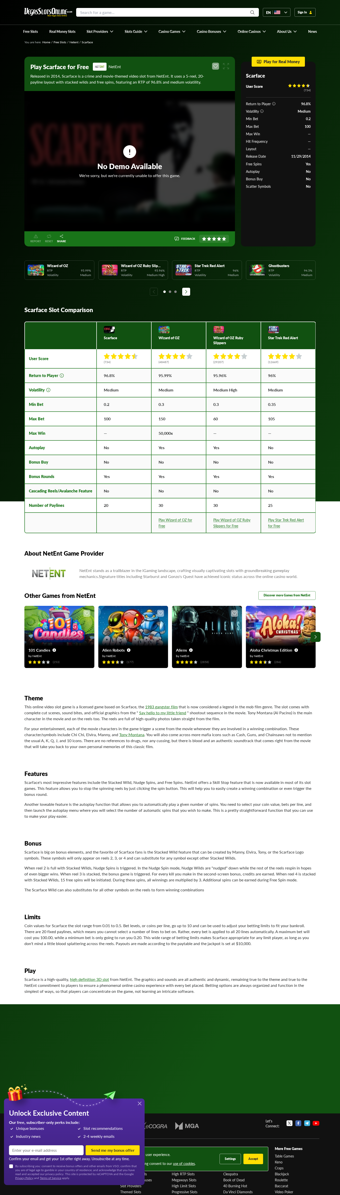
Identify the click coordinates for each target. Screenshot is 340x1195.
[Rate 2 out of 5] (209, 239)
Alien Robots (113, 650)
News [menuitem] (312, 31)
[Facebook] (298, 1123)
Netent (73, 42)
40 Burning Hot (235, 1185)
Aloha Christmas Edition (271, 650)
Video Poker (284, 1191)
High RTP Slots (183, 1173)
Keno (279, 1161)
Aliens (181, 650)
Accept (253, 1159)
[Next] (186, 292)
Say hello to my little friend (162, 713)
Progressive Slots (184, 1191)
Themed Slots (130, 1191)
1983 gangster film (161, 707)
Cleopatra (230, 1173)
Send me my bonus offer (112, 1150)
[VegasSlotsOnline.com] (48, 12)
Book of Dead (234, 1179)
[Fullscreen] (226, 66)
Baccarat (281, 1185)
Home (46, 42)
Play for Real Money (282, 61)
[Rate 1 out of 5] (204, 239)
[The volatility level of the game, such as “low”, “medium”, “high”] (262, 111)
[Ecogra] (152, 1126)
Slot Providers (130, 1185)
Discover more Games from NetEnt (287, 595)
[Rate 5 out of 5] (224, 239)
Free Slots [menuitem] (30, 31)
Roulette (281, 1179)
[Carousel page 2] (170, 291)
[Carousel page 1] (164, 291)
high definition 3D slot (89, 979)
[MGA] (187, 1126)
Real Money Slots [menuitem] (62, 31)
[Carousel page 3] (175, 291)
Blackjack (282, 1173)
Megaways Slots (184, 1179)
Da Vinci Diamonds (238, 1191)
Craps (279, 1167)
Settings (230, 1159)
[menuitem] (100, 31)
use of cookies (184, 1163)
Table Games (284, 1155)
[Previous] (154, 292)
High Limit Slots (184, 1185)
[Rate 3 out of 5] (214, 239)
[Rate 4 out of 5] (219, 239)
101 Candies (39, 650)
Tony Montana (131, 734)
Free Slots (60, 42)
